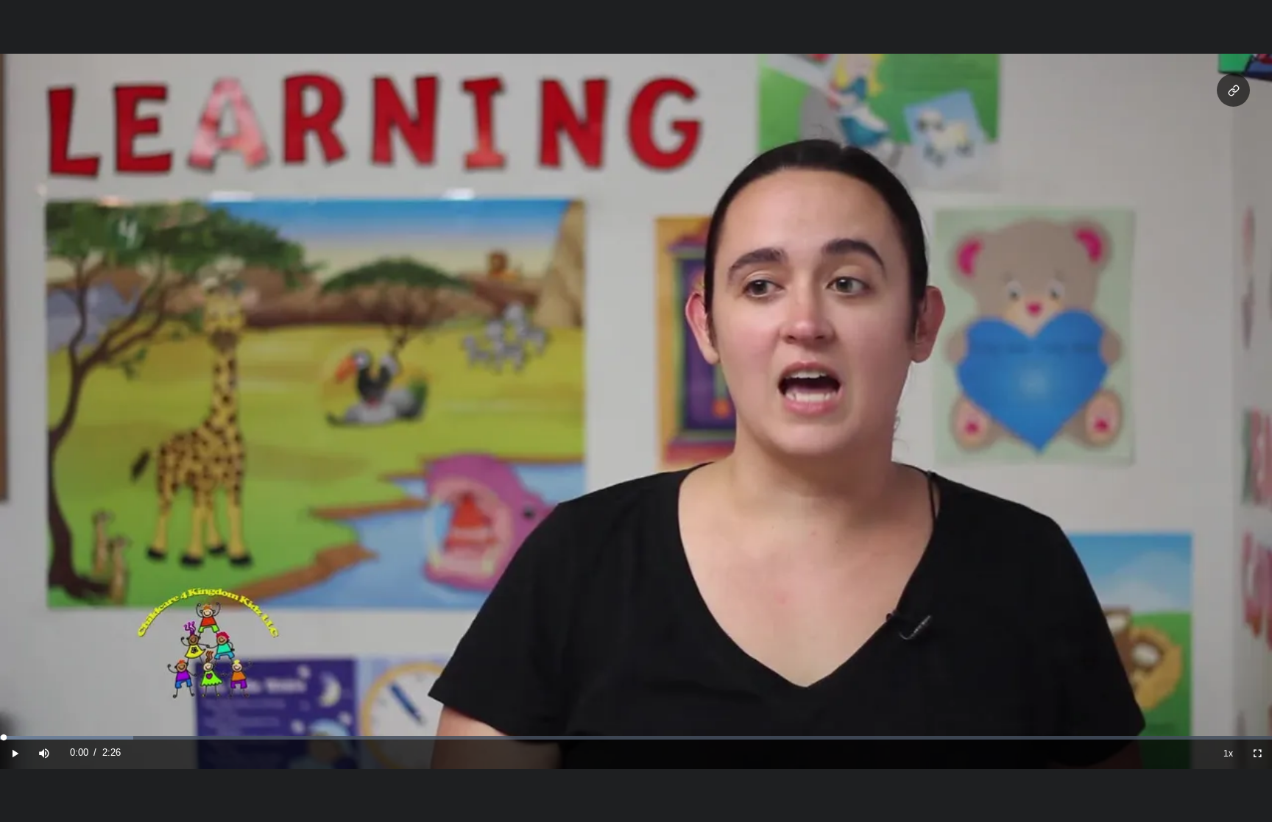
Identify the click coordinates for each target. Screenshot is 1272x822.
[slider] (636, 738)
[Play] (14, 753)
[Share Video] (1233, 90)
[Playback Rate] (1228, 753)
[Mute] (44, 753)
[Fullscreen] (1257, 753)
